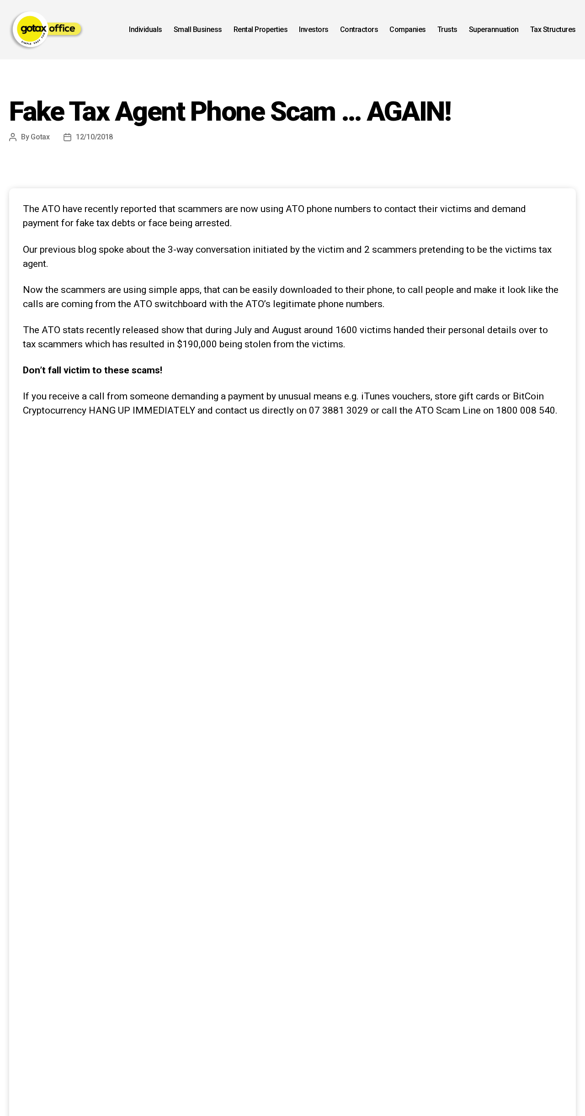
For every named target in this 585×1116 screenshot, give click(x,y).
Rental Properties (261, 29)
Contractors (359, 29)
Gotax (40, 137)
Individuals (145, 29)
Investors (314, 29)
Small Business (198, 29)
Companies (407, 29)
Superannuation (494, 29)
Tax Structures (553, 29)
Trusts (447, 29)
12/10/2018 (94, 137)
